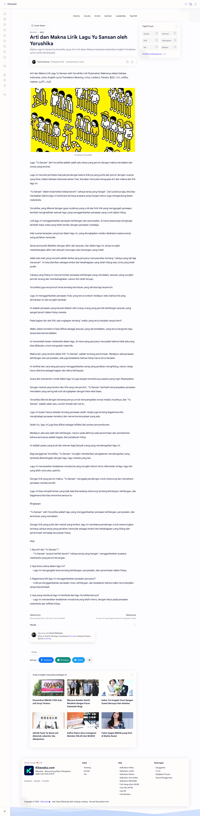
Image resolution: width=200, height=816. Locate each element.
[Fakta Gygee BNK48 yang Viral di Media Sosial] (117, 720)
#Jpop (34, 652)
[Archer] (97, 16)
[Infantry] (76, 16)
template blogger (132, 801)
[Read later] (127, 62)
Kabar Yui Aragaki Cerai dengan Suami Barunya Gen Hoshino (117, 702)
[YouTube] (45, 781)
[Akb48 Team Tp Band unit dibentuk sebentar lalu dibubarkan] (48, 720)
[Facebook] (28, 781)
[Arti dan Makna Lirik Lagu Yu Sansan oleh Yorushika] (83, 120)
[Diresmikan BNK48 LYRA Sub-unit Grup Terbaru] (48, 687)
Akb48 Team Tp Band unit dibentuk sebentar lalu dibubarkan (45, 736)
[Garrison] (108, 16)
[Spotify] (37, 781)
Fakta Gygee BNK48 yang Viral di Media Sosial (116, 734)
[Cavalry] (87, 16)
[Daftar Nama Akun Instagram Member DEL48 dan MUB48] (83, 720)
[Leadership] (121, 16)
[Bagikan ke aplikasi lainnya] (89, 660)
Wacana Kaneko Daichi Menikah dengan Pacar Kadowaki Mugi (78, 703)
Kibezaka (12, 4)
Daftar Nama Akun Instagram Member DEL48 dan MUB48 (81, 734)
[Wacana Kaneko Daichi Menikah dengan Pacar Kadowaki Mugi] (83, 687)
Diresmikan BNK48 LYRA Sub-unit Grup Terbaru (48, 702)
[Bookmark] (186, 4)
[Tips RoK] (133, 16)
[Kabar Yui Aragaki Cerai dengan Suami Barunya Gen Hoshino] (117, 687)
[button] (191, 4)
